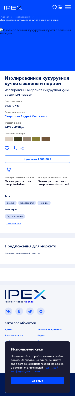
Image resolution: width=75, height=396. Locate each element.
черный (44, 202)
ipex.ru (29, 301)
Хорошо (37, 380)
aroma (10, 202)
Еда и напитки (15, 216)
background (27, 202)
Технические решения (50, 329)
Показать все (13, 223)
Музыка (9, 329)
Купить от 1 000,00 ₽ (37, 159)
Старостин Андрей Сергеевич (26, 116)
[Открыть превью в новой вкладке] (15, 148)
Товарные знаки (14, 335)
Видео (41, 335)
